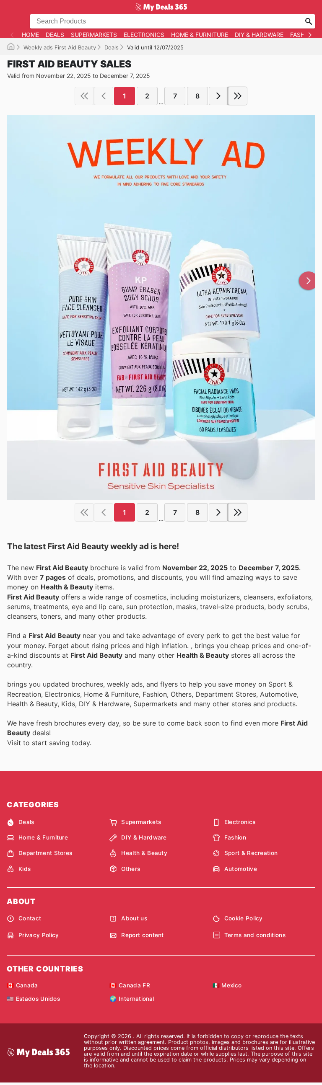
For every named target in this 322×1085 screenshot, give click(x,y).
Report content (142, 935)
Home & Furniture (199, 35)
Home (30, 35)
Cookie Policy (243, 918)
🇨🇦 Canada (22, 985)
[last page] (237, 96)
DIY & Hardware (259, 35)
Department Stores (45, 853)
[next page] (218, 96)
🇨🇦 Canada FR (129, 985)
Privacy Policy (38, 935)
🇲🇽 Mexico (227, 985)
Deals (55, 35)
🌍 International (131, 998)
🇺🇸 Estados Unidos (33, 998)
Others (130, 868)
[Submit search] (308, 21)
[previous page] (103, 96)
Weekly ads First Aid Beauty (59, 47)
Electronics (144, 35)
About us (134, 918)
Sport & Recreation (251, 853)
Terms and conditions (255, 935)
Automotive (240, 868)
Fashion (303, 35)
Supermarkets (94, 35)
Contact (29, 918)
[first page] (84, 96)
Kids (24, 868)
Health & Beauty (144, 853)
